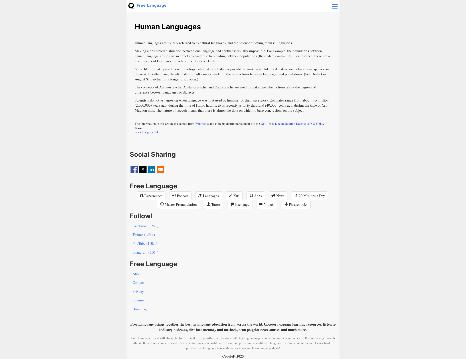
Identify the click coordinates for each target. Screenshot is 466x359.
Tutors (215, 204)
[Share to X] (143, 169)
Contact (138, 282)
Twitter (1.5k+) (144, 234)
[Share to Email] (160, 169)
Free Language (152, 5)
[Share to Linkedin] (151, 169)
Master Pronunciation (180, 204)
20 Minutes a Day (311, 195)
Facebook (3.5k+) (145, 225)
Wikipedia (202, 123)
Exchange (241, 204)
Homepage (140, 309)
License (138, 300)
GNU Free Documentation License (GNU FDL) (292, 123)
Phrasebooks (297, 204)
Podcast (182, 195)
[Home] (132, 5)
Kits (236, 195)
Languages (210, 195)
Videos (268, 204)
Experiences (152, 195)
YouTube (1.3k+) (145, 243)
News (279, 195)
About (137, 273)
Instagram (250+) (145, 252)
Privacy (138, 291)
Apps (257, 195)
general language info (147, 132)
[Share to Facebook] (134, 169)
